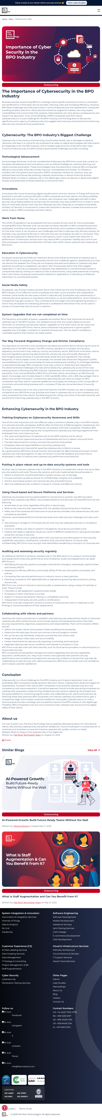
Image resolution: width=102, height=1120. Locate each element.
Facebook (17, 1015)
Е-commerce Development (66, 936)
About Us (57, 990)
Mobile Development (63, 921)
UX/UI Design (60, 932)
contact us (74, 729)
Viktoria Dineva (21, 826)
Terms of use (25, 1109)
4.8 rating (41, 1081)
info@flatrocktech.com (23, 1066)
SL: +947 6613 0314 (62, 1027)
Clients (56, 979)
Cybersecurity (9, 979)
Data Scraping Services (13, 954)
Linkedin (16, 1046)
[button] (4, 1108)
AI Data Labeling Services (14, 950)
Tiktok (15, 1056)
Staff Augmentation (12, 969)
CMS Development (62, 939)
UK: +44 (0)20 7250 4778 (65, 1012)
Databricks (7, 932)
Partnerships (59, 987)
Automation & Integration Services (19, 917)
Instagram (17, 1025)
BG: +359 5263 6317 (62, 1016)
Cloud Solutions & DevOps (66, 954)
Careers (56, 998)
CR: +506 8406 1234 (62, 1023)
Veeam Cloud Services (64, 961)
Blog (11, 19)
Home (4, 19)
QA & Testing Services (64, 928)
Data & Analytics (10, 924)
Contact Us (58, 1002)
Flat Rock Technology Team (27, 902)
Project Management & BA (15, 965)
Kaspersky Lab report (37, 266)
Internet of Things (11, 921)
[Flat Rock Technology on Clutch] (30, 1081)
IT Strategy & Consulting (14, 961)
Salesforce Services (62, 924)
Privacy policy (8, 1109)
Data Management (11, 957)
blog (22, 732)
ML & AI (6, 928)
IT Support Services (62, 957)
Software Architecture (64, 950)
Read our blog (18, 178)
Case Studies (59, 983)
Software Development (64, 917)
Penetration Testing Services (16, 983)
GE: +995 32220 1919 (62, 1019)
